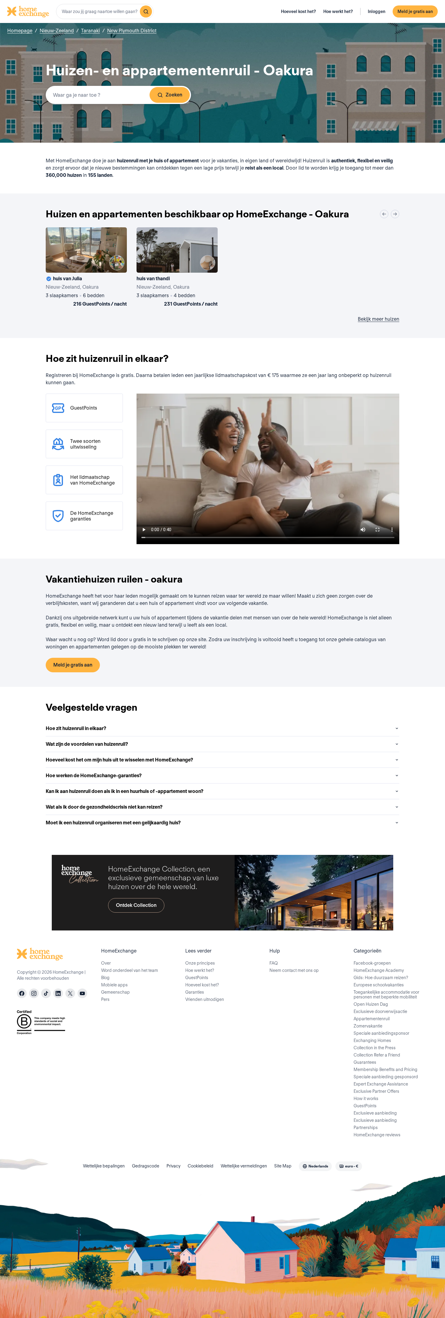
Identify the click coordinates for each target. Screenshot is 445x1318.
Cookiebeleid (200, 1166)
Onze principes (200, 963)
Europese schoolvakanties (379, 984)
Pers (105, 999)
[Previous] (384, 214)
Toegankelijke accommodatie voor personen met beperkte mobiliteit (386, 994)
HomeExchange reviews (377, 1134)
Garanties (194, 992)
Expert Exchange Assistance (381, 1084)
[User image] (116, 262)
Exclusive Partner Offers (376, 1091)
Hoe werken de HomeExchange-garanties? (94, 775)
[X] (70, 993)
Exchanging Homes (372, 1040)
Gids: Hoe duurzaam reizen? (381, 977)
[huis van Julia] (86, 268)
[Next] (395, 214)
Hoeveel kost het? (298, 11)
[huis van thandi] (177, 268)
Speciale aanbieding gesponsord (386, 1076)
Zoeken (174, 95)
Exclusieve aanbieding (375, 1113)
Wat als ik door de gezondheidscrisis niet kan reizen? (104, 807)
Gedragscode (145, 1166)
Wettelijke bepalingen (104, 1166)
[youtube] (82, 993)
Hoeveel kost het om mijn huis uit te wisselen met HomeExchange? (119, 760)
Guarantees (365, 1062)
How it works (366, 1098)
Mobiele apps (114, 984)
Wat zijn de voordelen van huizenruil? (87, 744)
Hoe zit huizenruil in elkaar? (76, 728)
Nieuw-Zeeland (57, 31)
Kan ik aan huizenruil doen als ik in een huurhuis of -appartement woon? (124, 791)
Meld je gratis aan (415, 11)
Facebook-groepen (372, 963)
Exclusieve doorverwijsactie (380, 1011)
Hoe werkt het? (338, 11)
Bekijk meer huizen (378, 319)
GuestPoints (196, 977)
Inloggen (376, 11)
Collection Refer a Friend (377, 1055)
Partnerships (366, 1127)
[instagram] (34, 993)
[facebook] (22, 993)
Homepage (19, 31)
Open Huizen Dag (371, 1004)
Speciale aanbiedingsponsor (381, 1033)
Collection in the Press (375, 1047)
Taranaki (90, 31)
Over (106, 963)
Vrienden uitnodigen (204, 999)
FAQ (273, 963)
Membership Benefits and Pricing (385, 1069)
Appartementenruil (372, 1018)
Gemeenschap (115, 992)
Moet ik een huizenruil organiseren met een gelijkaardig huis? (113, 823)
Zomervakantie (368, 1026)
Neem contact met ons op (294, 970)
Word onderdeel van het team (129, 970)
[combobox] (104, 11)
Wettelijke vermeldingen (244, 1166)
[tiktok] (46, 993)
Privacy (173, 1166)
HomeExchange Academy (379, 970)
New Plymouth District (132, 31)
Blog (105, 977)
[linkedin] (58, 993)
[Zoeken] (146, 11)
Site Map (283, 1166)
